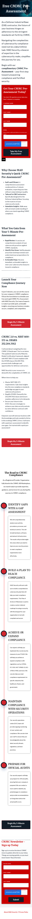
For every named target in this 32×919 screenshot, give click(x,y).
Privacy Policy (23, 912)
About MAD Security (11, 912)
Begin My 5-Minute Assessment (16, 323)
